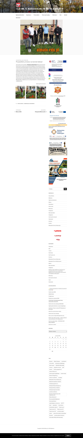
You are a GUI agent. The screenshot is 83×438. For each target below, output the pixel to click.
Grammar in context (52, 324)
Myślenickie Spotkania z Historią (55, 381)
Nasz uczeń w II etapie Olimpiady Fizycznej (56, 315)
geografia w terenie (57, 367)
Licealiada (60, 377)
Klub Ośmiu (51, 252)
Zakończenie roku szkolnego (54, 313)
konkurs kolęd (63, 373)
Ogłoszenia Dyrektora (20, 14)
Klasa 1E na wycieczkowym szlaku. (55, 311)
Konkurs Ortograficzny (53, 375)
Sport (50, 279)
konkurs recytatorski (53, 377)
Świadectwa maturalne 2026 (54, 298)
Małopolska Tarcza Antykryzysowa (55, 261)
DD (27, 60)
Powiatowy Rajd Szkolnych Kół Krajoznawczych (54, 394)
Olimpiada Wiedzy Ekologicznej (55, 385)
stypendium (55, 405)
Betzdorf (50, 361)
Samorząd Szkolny (52, 401)
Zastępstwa (51, 210)
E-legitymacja (51, 296)
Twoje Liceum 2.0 (52, 409)
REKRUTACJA (51, 294)
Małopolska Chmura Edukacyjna (54, 225)
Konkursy (50, 221)
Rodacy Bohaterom (52, 397)
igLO (49, 248)
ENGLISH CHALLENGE (60, 365)
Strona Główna (51, 195)
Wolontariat (51, 219)
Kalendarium (51, 204)
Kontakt (65, 14)
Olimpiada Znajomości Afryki (54, 389)
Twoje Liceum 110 (52, 411)
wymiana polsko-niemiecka (59, 415)
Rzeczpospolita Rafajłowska (54, 399)
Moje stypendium (52, 212)
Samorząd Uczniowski (29, 103)
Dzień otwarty (51, 365)
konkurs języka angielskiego (54, 373)
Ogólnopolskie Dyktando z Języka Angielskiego (57, 305)
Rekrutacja (51, 208)
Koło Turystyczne (52, 254)
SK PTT (62, 403)
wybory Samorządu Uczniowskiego (59, 413)
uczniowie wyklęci (60, 411)
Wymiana (51, 415)
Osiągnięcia (51, 214)
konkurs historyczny (53, 371)
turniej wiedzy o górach (53, 407)
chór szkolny (51, 363)
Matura (50, 202)
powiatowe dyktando (53, 391)
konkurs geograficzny (58, 369)
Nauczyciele (51, 206)
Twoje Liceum (61, 407)
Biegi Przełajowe (57, 361)
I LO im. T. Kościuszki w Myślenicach (39, 9)
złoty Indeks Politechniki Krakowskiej (56, 417)
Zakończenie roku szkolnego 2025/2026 (56, 303)
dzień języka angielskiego (59, 363)
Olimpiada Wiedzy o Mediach (54, 387)
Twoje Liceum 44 (60, 409)
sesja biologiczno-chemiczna (54, 403)
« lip (52, 351)
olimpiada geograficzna (53, 383)
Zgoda (68, 435)
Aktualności (21, 103)
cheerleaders (63, 361)
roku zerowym (60, 95)
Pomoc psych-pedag (46, 14)
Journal (50, 250)
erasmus (50, 367)
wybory (50, 413)
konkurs (50, 369)
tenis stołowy (60, 405)
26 (55, 347)
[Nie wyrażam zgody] (81, 435)
